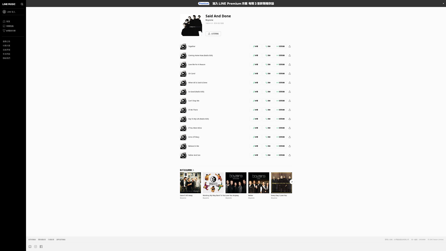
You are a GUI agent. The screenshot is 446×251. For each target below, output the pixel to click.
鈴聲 (256, 46)
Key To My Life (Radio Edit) (198, 119)
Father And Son (194, 155)
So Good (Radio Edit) (196, 92)
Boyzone (209, 20)
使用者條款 (32, 239)
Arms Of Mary (193, 137)
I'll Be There (193, 110)
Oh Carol (191, 73)
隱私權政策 (42, 239)
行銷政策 (51, 239)
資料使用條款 (61, 239)
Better (250, 195)
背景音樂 (282, 46)
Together (191, 46)
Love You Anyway (232, 195)
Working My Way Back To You (214, 195)
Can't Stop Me (193, 101)
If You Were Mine (195, 128)
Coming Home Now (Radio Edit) (200, 55)
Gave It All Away (186, 195)
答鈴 (269, 46)
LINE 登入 (11, 12)
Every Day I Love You (279, 195)
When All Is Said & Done (197, 82)
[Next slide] (292, 181)
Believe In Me (193, 146)
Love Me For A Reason (196, 64)
